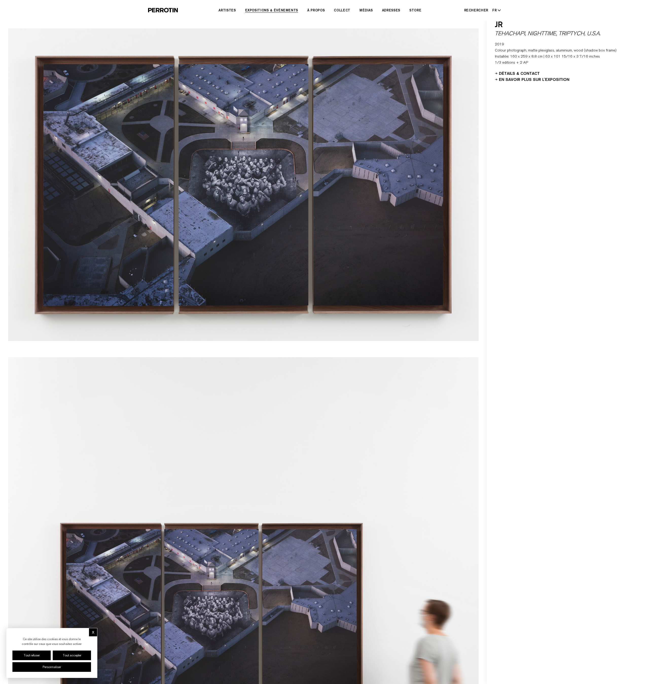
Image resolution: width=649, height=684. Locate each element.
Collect (342, 10)
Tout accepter (72, 655)
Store (415, 10)
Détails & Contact (519, 73)
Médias (366, 10)
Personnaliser (52, 667)
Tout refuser (32, 655)
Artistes (227, 10)
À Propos (316, 10)
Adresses (391, 10)
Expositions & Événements (271, 10)
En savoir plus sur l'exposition (534, 79)
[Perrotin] (163, 10)
